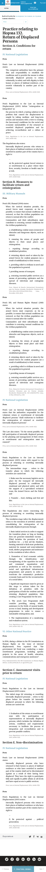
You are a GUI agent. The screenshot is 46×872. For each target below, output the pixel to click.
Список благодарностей (26, 2)
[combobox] (3, 22)
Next (41, 869)
